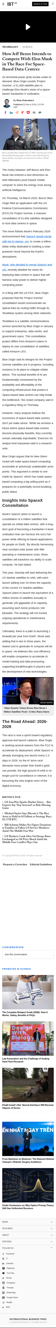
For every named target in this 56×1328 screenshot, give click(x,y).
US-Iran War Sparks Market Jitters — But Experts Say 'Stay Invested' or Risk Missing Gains (26, 805)
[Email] (34, 112)
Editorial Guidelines (41, 864)
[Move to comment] (40, 112)
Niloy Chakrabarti (25, 100)
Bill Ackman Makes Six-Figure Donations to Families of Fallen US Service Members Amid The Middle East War (26, 828)
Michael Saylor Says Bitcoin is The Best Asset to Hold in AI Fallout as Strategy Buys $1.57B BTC (27, 816)
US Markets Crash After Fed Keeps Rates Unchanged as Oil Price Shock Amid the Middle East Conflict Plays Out (26, 839)
